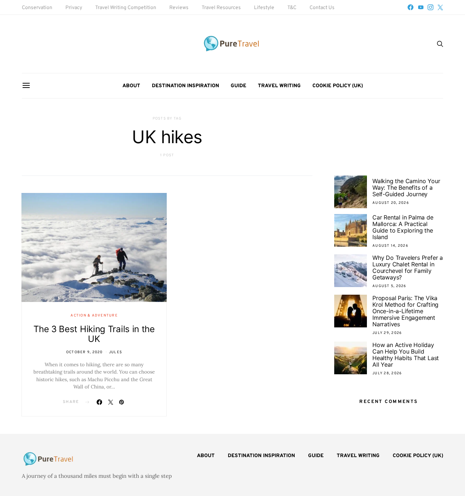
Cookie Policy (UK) (337, 86)
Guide (238, 86)
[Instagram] (430, 7)
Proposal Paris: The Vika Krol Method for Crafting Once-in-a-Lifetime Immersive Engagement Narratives (405, 311)
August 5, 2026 (389, 286)
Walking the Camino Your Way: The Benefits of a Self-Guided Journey (406, 187)
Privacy (73, 8)
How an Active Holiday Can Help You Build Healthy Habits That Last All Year (405, 354)
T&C (291, 8)
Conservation (37, 8)
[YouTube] (421, 7)
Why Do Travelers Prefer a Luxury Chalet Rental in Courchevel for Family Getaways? (407, 267)
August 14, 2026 (390, 245)
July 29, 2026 (387, 333)
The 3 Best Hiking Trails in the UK (94, 334)
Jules (115, 352)
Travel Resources (221, 8)
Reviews (179, 8)
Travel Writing (279, 86)
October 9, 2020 (84, 352)
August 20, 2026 (390, 203)
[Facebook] (410, 7)
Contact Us (322, 8)
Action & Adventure (94, 315)
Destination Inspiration (185, 86)
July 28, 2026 (387, 373)
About (131, 86)
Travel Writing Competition (125, 8)
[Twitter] (440, 7)
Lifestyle (264, 8)
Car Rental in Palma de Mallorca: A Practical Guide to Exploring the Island (402, 227)
